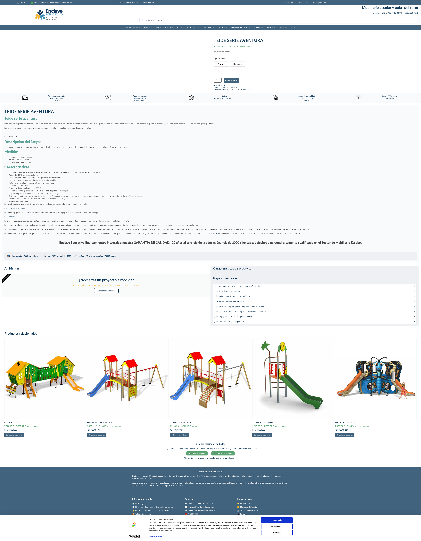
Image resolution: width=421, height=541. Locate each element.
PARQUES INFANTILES (230, 87)
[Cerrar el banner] (297, 518)
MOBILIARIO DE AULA (151, 28)
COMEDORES (208, 28)
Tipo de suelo (220, 58)
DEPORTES (257, 28)
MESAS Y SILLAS (192, 28)
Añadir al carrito (231, 80)
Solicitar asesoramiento (106, 291)
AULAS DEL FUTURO (131, 28)
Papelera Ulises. (11, 216)
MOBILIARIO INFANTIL (172, 28)
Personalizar (276, 526)
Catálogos (298, 3)
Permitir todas (277, 520)
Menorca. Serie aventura (14, 208)
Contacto (322, 3)
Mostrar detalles (155, 537)
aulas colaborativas (209, 233)
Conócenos (314, 3)
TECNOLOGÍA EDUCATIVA (287, 28)
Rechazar (277, 532)
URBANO (270, 28)
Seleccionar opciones (14, 435)
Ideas (306, 3)
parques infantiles (243, 89)
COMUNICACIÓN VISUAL (239, 28)
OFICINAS (222, 28)
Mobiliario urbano (228, 89)
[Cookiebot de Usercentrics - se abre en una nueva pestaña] (134, 536)
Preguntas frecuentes (225, 278)
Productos (289, 3)
